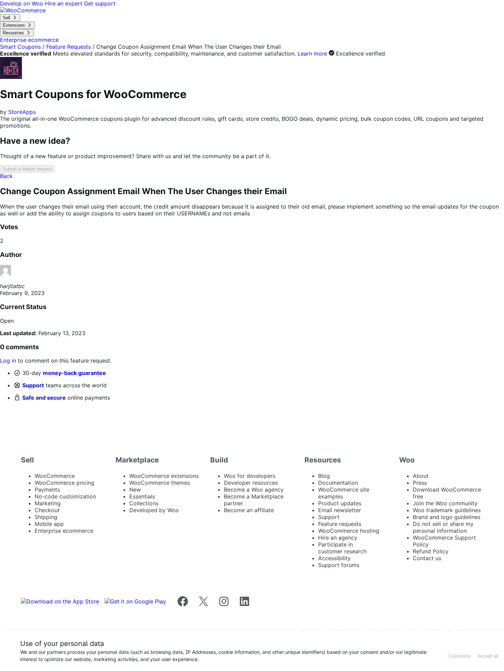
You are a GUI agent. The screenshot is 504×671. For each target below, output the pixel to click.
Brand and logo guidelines (446, 517)
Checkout (47, 510)
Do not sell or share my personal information (443, 527)
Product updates (339, 503)
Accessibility (334, 558)
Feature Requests (68, 46)
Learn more (312, 53)
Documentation (338, 482)
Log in (8, 360)
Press (420, 482)
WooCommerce (55, 475)
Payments (47, 489)
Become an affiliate (249, 510)
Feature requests (339, 523)
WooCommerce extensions (164, 475)
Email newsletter (339, 510)
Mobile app (49, 523)
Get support (100, 3)
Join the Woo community (445, 503)
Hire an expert (64, 3)
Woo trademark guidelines (447, 510)
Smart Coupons (20, 46)
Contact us (427, 558)
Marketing (48, 503)
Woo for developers (249, 475)
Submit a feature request (27, 169)
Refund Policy (430, 551)
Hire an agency (337, 537)
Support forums (338, 565)
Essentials (142, 496)
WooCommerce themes (159, 482)
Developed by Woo (154, 510)
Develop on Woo (22, 3)
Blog (324, 475)
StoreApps (22, 111)
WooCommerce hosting (348, 530)
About (421, 475)
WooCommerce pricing (64, 482)
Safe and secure (44, 397)
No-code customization (65, 496)
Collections (143, 503)
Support (33, 385)
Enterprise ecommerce (64, 530)
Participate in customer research (342, 548)
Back (6, 176)
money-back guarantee (74, 372)
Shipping (46, 517)
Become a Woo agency (254, 489)
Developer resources (251, 482)
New (135, 489)
